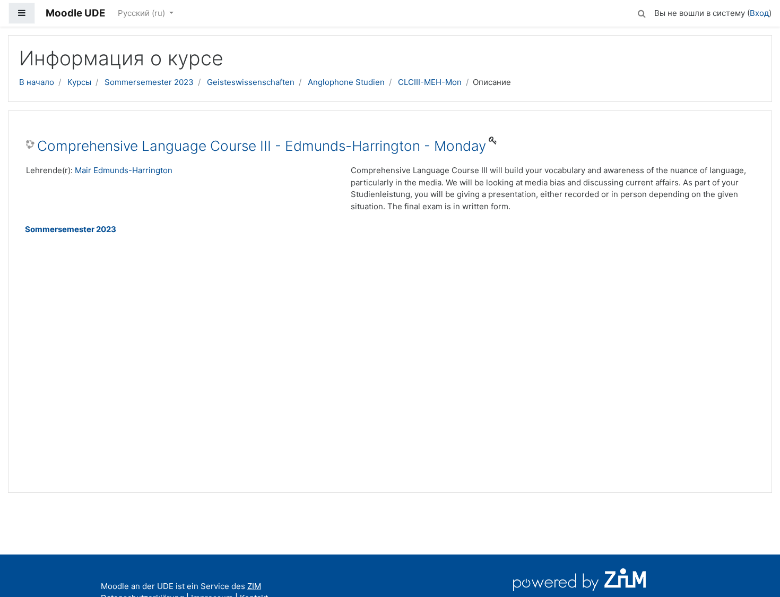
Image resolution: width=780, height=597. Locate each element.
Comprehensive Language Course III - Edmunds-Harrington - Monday (261, 146)
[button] (641, 12)
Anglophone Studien (346, 82)
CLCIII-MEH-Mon (430, 82)
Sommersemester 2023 (149, 82)
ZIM (254, 586)
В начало (36, 82)
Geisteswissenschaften (250, 82)
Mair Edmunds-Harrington (123, 170)
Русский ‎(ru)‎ (142, 13)
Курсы (79, 82)
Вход (759, 13)
